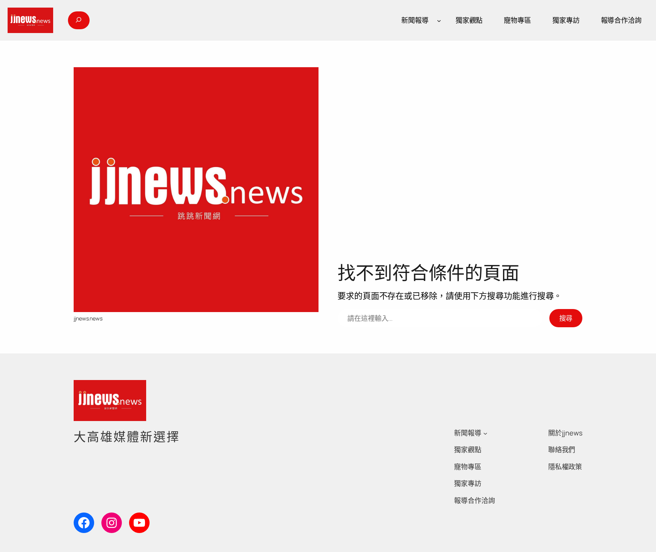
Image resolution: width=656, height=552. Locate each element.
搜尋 (566, 318)
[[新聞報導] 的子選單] (439, 20)
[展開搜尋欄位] (78, 20)
